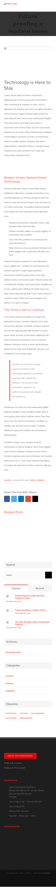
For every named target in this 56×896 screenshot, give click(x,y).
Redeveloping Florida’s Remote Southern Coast (29, 597)
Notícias (33, 480)
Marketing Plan (26, 718)
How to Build (11, 718)
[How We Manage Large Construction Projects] (9, 623)
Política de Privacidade (14, 768)
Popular (16, 588)
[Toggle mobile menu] (51, 7)
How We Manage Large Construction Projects (32, 623)
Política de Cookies (13, 763)
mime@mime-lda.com (18, 811)
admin (9, 480)
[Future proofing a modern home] (9, 611)
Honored (23, 713)
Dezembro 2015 (13, 652)
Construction (11, 713)
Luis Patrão (46, 873)
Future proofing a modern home (30, 610)
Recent (40, 588)
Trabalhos (40, 480)
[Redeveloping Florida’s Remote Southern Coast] (9, 597)
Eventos (9, 676)
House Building (37, 713)
